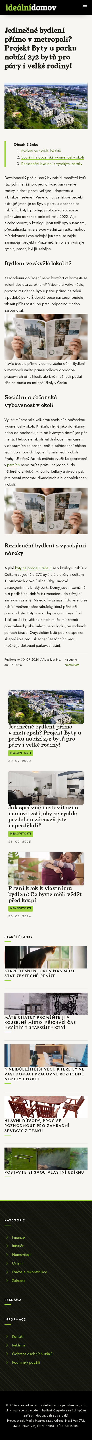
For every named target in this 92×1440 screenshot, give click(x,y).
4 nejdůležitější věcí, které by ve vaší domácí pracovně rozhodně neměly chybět (44, 1074)
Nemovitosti (72, 665)
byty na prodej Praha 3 (33, 568)
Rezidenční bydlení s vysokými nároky (51, 163)
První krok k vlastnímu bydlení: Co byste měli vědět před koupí (45, 894)
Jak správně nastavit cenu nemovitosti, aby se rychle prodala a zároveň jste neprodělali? (43, 816)
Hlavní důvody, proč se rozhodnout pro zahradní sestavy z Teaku (36, 1125)
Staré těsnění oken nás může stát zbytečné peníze (40, 973)
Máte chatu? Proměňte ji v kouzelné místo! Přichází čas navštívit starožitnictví (40, 1022)
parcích (13, 464)
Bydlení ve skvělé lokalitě (41, 151)
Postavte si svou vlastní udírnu (44, 1172)
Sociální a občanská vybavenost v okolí (52, 157)
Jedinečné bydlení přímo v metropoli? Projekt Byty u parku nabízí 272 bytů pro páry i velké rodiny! (44, 735)
